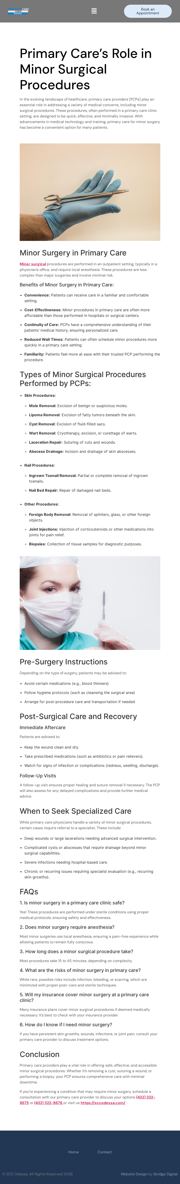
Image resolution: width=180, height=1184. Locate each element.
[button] (94, 11)
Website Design (134, 1174)
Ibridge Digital (166, 1174)
